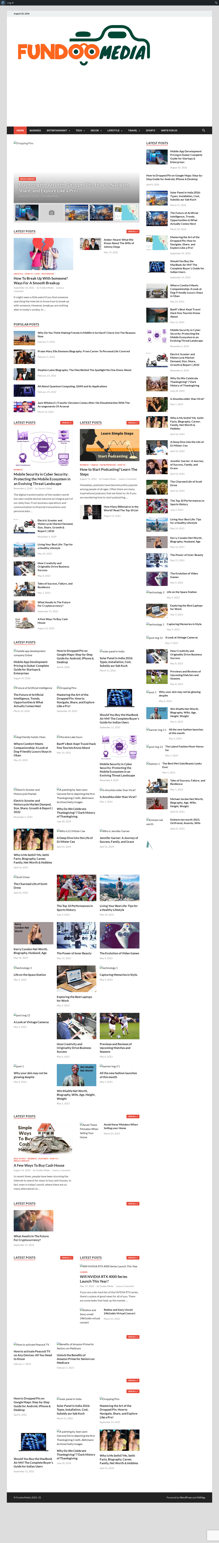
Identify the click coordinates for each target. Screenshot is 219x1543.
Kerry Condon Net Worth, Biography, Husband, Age (31, 951)
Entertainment (57, 130)
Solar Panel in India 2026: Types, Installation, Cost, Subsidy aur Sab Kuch (116, 661)
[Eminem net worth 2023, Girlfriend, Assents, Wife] (157, 819)
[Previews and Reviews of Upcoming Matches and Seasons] (119, 1025)
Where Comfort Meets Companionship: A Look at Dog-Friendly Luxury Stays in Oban (32, 749)
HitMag (201, 1497)
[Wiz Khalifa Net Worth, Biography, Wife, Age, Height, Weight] (76, 1074)
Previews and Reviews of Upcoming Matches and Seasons (116, 1047)
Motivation (48, 274)
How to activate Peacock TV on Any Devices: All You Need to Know (33, 1355)
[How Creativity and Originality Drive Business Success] (24, 563)
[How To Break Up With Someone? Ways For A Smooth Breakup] (43, 240)
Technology (32, 179)
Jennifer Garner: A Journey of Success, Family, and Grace (119, 839)
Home (20, 130)
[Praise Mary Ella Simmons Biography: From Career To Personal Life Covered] (24, 351)
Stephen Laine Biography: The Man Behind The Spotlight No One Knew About (84, 370)
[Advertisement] (109, 101)
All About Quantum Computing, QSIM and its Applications (72, 386)
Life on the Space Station (30, 974)
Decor (95, 130)
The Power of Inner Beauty (74, 953)
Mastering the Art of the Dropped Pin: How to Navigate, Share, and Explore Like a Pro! (75, 700)
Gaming (84, 1272)
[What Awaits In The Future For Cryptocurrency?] (24, 602)
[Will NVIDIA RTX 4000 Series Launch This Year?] (109, 1267)
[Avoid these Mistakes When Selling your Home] (90, 1124)
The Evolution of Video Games (119, 953)
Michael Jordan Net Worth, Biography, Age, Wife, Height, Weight (186, 802)
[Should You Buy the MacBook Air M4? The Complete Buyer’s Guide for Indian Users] (119, 697)
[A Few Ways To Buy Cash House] (24, 619)
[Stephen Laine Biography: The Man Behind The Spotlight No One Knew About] (24, 370)
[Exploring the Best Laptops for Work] (76, 978)
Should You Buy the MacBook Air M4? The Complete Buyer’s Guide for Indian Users (119, 718)
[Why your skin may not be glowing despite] (19, 1066)
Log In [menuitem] (10, 2)
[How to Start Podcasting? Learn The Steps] (109, 446)
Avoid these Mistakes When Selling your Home (121, 1126)
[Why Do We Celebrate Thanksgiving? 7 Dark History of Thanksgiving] (76, 795)
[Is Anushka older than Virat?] (118, 789)
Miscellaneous (21, 1161)
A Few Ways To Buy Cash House (39, 1165)
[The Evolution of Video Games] (119, 934)
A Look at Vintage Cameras (31, 1022)
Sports (150, 130)
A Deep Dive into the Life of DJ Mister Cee (75, 839)
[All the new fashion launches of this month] (110, 1066)
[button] (134, 172)
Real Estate (20, 1158)
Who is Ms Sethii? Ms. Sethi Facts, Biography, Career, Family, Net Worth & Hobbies (33, 858)
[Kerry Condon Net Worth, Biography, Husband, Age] (33, 932)
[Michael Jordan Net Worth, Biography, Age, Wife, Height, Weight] (157, 799)
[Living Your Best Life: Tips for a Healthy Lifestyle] (24, 544)
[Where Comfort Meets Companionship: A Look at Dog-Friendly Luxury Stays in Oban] (30, 736)
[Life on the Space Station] (23, 967)
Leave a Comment (128, 479)
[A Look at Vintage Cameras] (22, 1014)
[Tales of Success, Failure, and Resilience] (24, 583)
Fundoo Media (48, 196)
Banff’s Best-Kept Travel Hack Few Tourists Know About (76, 745)
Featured (43, 1158)
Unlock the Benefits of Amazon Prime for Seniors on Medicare (76, 1358)
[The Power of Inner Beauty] (76, 934)
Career (94, 465)
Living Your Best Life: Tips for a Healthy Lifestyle (55, 546)
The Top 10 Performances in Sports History (75, 907)
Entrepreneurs (108, 465)
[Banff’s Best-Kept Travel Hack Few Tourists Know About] (69, 736)
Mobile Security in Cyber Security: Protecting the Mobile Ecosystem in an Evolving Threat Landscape (42, 479)
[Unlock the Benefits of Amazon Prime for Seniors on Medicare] (76, 1345)
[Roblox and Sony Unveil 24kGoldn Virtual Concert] (90, 1310)
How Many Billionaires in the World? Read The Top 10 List (121, 508)
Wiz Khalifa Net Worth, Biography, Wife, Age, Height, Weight (76, 1094)
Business (35, 130)
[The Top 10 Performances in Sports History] (76, 887)
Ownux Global (45, 488)
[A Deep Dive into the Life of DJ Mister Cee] (71, 830)
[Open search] (203, 130)
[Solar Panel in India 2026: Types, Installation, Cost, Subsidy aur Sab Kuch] (112, 651)
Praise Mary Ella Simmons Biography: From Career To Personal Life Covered (84, 351)
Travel (132, 130)
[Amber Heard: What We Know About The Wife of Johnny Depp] (90, 240)
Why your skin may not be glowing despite (30, 1075)
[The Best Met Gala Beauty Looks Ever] (153, 763)
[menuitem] (3, 2)
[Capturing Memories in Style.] (109, 967)
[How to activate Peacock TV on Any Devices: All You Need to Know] (31, 1344)
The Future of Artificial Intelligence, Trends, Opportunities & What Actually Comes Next (28, 700)
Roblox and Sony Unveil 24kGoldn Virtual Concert (119, 1311)
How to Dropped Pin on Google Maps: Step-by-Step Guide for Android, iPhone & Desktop (75, 656)
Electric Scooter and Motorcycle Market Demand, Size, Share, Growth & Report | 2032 (55, 526)
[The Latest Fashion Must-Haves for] (154, 746)
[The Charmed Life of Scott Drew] (22, 876)
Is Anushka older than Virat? (118, 797)
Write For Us (169, 130)
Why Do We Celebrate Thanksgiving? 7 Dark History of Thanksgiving (76, 812)
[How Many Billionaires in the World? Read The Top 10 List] (90, 506)
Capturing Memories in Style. (119, 974)
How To (29, 274)
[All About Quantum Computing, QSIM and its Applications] (24, 386)
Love (37, 274)
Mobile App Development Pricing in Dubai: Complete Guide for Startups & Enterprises (31, 667)
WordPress (186, 1497)
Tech (79, 130)
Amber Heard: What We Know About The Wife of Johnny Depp (119, 243)
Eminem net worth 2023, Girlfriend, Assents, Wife (185, 821)
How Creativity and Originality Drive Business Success (53, 566)
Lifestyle (113, 130)
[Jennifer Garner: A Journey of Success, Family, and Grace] (115, 830)
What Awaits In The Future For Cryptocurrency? (54, 604)
